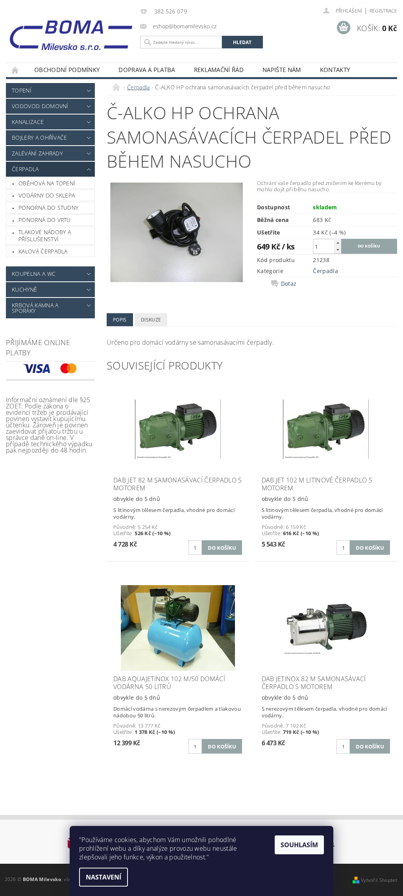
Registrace (383, 10)
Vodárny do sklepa (46, 195)
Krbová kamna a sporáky (35, 307)
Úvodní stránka (15, 70)
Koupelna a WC (33, 273)
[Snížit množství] (337, 249)
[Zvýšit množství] (337, 242)
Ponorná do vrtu (44, 220)
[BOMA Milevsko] (71, 32)
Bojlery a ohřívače (39, 137)
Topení (21, 90)
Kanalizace (28, 122)
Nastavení (103, 877)
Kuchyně (24, 289)
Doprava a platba (146, 70)
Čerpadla (25, 169)
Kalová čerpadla (43, 251)
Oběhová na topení (46, 183)
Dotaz (289, 283)
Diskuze (151, 319)
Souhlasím (299, 845)
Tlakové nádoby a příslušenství (44, 235)
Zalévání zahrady (37, 153)
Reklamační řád (219, 70)
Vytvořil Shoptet (379, 880)
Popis (120, 319)
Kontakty (335, 70)
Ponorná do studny (48, 207)
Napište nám (282, 70)
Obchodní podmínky (67, 70)
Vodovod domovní (40, 106)
